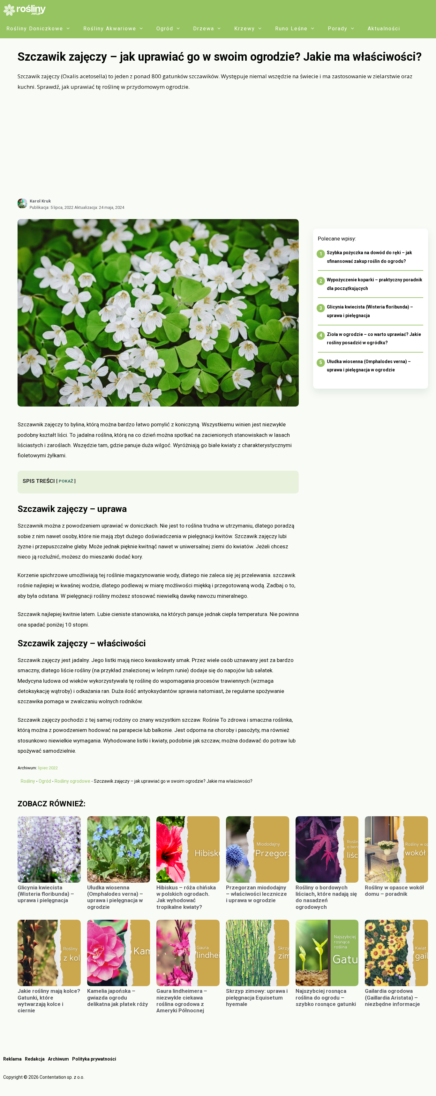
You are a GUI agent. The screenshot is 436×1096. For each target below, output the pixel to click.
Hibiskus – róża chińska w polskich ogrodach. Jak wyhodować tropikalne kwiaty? (186, 897)
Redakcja (35, 1059)
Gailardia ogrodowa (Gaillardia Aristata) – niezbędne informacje (392, 997)
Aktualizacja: (99, 207)
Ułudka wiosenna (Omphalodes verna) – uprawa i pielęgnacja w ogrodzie (115, 897)
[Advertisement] (222, 144)
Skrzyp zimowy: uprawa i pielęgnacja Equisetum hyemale (257, 997)
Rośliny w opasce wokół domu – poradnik (394, 890)
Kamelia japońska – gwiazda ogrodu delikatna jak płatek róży (117, 997)
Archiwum (58, 1059)
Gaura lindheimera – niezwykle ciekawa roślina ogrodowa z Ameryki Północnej (181, 1001)
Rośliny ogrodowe (72, 781)
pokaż (66, 480)
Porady (338, 29)
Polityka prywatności (94, 1059)
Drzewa (203, 29)
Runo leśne (291, 29)
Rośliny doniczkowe (34, 29)
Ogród (164, 29)
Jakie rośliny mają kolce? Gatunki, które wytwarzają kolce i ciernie (49, 1001)
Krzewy (244, 29)
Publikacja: (51, 207)
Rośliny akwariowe (109, 29)
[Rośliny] (26, 9)
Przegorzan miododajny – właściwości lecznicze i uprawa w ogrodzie (256, 894)
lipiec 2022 (48, 767)
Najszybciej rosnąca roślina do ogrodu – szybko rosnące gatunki (326, 997)
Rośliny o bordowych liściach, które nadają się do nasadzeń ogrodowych (326, 897)
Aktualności (384, 29)
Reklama (12, 1059)
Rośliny (28, 781)
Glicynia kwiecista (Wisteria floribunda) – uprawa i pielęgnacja (46, 894)
